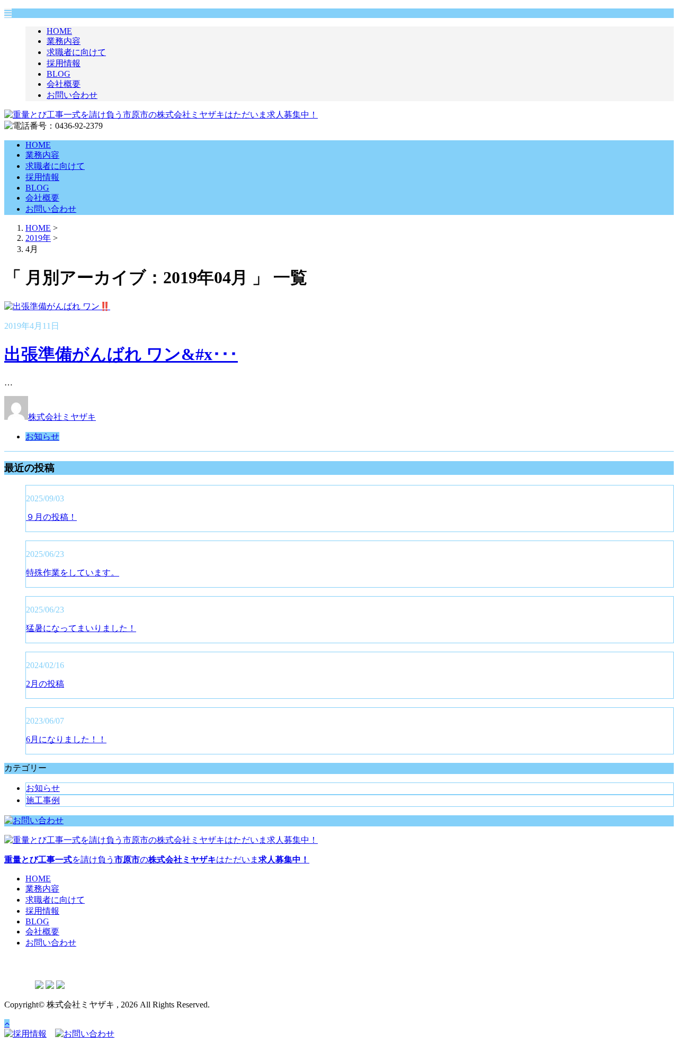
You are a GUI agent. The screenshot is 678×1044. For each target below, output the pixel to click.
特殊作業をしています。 (72, 572)
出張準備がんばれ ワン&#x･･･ (121, 354)
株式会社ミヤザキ (62, 416)
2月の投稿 (45, 683)
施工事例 (43, 800)
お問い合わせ (72, 95)
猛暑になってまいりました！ (81, 628)
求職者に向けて (76, 52)
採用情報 (64, 63)
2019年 (38, 237)
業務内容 (64, 41)
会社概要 (64, 83)
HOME (59, 30)
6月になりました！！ (66, 739)
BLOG (58, 73)
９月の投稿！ (51, 516)
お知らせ (42, 436)
